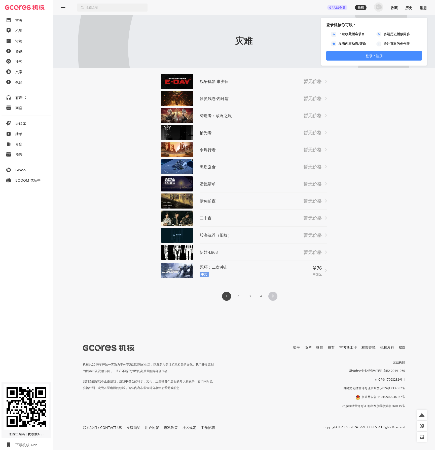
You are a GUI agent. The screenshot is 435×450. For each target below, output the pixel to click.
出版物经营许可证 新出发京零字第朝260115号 (373, 406)
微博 (308, 347)
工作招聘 (208, 427)
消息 (423, 7)
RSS (402, 347)
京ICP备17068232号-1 (390, 379)
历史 (408, 7)
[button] (272, 296)
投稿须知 (133, 427)
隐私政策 (171, 427)
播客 (331, 347)
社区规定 (189, 427)
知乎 (296, 347)
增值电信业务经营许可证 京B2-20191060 (377, 371)
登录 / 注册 (374, 56)
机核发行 (387, 347)
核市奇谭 (368, 347)
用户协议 (152, 427)
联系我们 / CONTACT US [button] (102, 427)
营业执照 (399, 362)
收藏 (394, 7)
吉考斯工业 (348, 347)
